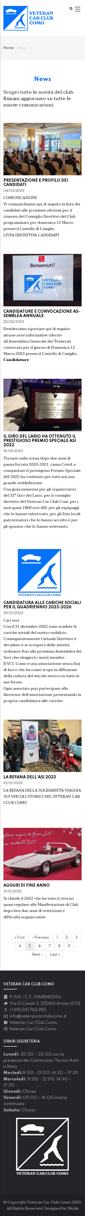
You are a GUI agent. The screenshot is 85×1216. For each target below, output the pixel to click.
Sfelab (73, 1208)
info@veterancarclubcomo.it (37, 1016)
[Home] (28, 18)
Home (8, 48)
